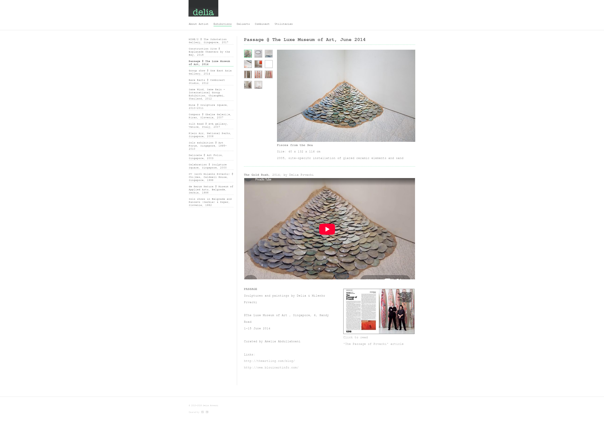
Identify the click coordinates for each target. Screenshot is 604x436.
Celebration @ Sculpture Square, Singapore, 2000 (208, 166)
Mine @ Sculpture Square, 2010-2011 (208, 106)
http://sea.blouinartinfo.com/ (271, 367)
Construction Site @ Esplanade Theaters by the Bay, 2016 (209, 51)
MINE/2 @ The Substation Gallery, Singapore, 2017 (208, 41)
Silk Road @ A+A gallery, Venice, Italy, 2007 (208, 125)
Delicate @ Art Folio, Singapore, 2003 (206, 157)
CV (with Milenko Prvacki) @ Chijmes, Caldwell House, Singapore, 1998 (211, 177)
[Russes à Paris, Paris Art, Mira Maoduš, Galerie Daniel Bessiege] (207, 412)
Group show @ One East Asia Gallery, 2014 (210, 72)
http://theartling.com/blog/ (269, 361)
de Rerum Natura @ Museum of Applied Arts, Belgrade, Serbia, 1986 (211, 189)
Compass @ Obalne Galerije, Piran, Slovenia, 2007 (210, 116)
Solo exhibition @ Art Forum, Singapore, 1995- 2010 (208, 145)
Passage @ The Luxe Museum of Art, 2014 (209, 63)
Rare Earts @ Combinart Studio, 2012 (207, 81)
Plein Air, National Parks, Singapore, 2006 (210, 135)
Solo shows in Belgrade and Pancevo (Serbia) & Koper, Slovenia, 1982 (210, 202)
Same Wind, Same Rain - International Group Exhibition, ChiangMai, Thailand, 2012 (207, 94)
